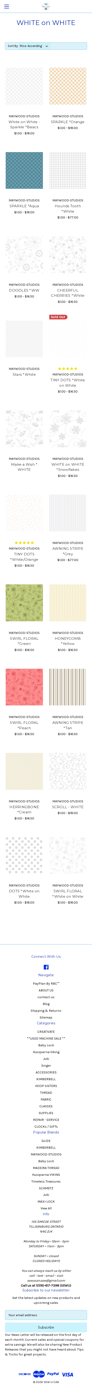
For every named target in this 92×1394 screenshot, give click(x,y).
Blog (46, 1004)
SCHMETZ (46, 1188)
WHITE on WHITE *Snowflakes (67, 467)
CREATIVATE (46, 1032)
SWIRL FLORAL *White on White (67, 894)
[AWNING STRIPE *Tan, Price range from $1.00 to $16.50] (68, 687)
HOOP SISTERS (46, 1086)
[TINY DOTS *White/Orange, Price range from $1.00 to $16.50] (24, 513)
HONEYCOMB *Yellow (68, 641)
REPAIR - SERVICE (46, 1120)
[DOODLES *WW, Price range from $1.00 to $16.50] (24, 254)
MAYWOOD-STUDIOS (46, 1154)
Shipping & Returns (46, 1011)
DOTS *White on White (24, 894)
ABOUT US (46, 990)
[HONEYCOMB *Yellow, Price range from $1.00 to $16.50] (68, 603)
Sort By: (13, 46)
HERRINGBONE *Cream (24, 810)
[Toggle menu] (6, 6)
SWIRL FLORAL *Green (24, 641)
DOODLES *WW (24, 290)
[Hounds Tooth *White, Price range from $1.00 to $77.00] (68, 170)
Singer (46, 1066)
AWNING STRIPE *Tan (67, 725)
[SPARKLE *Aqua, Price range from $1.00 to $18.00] (24, 170)
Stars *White (24, 374)
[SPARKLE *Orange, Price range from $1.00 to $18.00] (68, 86)
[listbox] (34, 46)
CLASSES (46, 1106)
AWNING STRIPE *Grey (67, 551)
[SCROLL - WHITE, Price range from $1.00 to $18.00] (68, 771)
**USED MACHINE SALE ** (46, 1038)
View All (46, 1208)
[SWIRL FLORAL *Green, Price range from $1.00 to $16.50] (24, 603)
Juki (46, 1059)
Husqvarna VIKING (46, 1175)
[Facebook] (46, 967)
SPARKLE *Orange (68, 122)
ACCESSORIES (46, 1072)
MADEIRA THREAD (46, 1168)
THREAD (46, 1093)
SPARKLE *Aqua (24, 206)
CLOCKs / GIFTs (46, 1127)
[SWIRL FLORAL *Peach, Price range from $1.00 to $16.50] (24, 687)
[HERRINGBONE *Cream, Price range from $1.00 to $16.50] (24, 771)
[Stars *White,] (24, 339)
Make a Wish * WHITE (24, 467)
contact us (46, 997)
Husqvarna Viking (46, 1052)
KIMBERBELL (46, 1079)
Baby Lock (46, 1045)
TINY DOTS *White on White (67, 383)
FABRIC (46, 1099)
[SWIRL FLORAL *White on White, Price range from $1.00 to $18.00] (68, 855)
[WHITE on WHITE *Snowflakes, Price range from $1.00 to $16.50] (68, 428)
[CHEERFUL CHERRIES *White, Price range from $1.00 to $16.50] (68, 254)
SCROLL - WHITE (68, 807)
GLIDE (46, 1141)
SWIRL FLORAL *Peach (24, 725)
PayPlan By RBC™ (46, 984)
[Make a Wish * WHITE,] (24, 428)
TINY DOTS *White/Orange (24, 557)
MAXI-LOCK (46, 1202)
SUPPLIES (46, 1113)
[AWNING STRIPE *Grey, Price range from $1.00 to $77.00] (68, 513)
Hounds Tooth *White (68, 209)
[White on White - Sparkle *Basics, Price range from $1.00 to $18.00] (24, 86)
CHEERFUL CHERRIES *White (67, 293)
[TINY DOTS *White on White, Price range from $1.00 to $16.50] (68, 339)
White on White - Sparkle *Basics (24, 124)
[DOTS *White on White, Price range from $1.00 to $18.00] (24, 855)
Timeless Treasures (46, 1181)
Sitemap (46, 1017)
